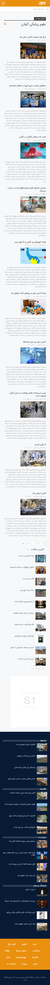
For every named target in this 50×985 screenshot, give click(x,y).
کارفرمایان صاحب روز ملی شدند (24, 827)
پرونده (24, 964)
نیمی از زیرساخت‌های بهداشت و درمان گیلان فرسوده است (27, 394)
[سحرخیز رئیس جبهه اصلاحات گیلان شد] (42, 844)
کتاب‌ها (35, 957)
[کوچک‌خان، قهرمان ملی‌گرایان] (40, 639)
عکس (35, 964)
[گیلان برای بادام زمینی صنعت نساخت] (42, 796)
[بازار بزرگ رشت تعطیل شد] (42, 878)
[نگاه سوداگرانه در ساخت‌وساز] (40, 627)
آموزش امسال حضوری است (25, 744)
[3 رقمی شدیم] (33, 458)
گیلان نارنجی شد (39, 493)
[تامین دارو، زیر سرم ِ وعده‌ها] (33, 355)
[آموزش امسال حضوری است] (42, 747)
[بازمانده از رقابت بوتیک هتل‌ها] (40, 616)
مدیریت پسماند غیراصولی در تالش (22, 647)
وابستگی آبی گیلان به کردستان (24, 767)
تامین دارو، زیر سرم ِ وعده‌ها (34, 342)
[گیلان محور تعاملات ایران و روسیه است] (42, 867)
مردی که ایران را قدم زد (26, 659)
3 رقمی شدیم (40, 444)
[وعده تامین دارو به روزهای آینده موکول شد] (33, 307)
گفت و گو (11, 944)
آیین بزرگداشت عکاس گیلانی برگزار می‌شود (20, 912)
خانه (34, 944)
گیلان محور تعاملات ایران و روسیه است (21, 864)
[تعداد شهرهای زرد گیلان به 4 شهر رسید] (33, 256)
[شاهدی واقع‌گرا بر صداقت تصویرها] (40, 570)
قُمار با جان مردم (28, 578)
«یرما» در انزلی (30, 889)
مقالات (7, 951)
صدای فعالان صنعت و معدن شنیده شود (21, 778)
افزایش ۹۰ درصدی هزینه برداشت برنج (22, 815)
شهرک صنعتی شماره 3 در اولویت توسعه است (19, 804)
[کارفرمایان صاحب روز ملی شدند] (42, 830)
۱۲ (28, 543)
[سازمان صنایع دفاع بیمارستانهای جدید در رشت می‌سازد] (33, 204)
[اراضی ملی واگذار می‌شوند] (42, 759)
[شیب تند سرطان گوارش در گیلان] (33, 150)
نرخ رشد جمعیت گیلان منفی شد (32, 37)
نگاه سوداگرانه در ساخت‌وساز (24, 624)
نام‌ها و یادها (21, 951)
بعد (23, 543)
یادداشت (36, 951)
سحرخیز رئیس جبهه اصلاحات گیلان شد (22, 841)
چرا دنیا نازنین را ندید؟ (26, 555)
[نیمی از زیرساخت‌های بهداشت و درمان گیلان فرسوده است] (33, 409)
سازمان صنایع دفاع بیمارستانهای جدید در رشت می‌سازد (27, 189)
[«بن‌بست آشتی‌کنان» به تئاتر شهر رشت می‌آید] (42, 904)
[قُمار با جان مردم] (40, 581)
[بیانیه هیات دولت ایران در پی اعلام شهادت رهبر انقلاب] (42, 855)
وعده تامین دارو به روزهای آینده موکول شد (28, 293)
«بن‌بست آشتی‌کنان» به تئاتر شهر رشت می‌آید (19, 901)
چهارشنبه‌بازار (21, 957)
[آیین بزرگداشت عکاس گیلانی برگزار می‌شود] (42, 915)
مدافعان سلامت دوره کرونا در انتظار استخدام (27, 85)
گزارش (24, 944)
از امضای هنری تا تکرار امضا (24, 601)
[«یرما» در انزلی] (42, 892)
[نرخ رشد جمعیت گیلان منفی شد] (33, 51)
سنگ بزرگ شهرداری (27, 590)
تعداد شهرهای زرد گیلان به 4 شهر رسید (30, 242)
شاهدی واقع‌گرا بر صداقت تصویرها (22, 567)
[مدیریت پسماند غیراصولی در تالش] (40, 650)
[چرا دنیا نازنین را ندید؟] (40, 559)
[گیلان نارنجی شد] (33, 507)
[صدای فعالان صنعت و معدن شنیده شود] (42, 782)
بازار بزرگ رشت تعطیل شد (26, 875)
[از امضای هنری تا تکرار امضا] (40, 604)
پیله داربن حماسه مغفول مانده (25, 924)
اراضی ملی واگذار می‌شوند (26, 756)
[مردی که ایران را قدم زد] (40, 662)
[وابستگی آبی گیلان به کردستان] (42, 770)
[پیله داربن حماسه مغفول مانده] (42, 927)
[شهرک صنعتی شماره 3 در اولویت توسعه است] (42, 807)
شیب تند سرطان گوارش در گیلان (32, 137)
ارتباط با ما (11, 964)
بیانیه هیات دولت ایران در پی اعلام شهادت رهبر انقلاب (19, 854)
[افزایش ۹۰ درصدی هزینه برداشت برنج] (42, 818)
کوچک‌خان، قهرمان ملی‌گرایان (24, 636)
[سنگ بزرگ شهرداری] (40, 593)
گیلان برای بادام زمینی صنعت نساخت (22, 792)
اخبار (8, 957)
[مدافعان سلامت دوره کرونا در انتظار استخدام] (33, 99)
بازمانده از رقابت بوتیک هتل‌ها (24, 613)
